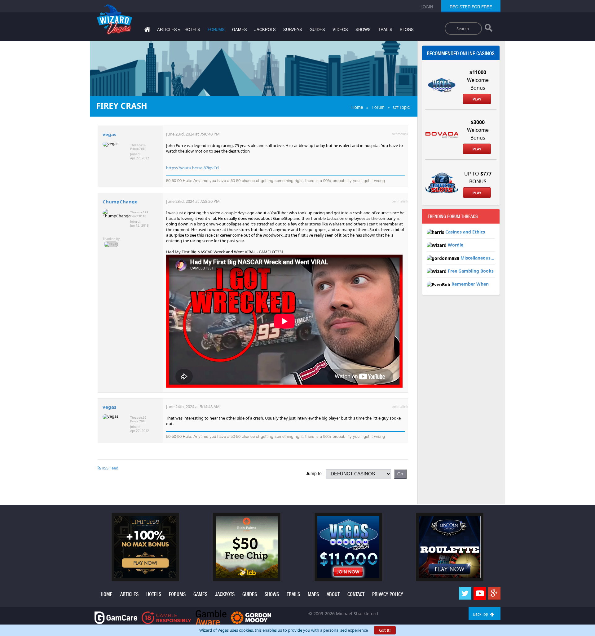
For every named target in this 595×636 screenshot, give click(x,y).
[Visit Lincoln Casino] (450, 546)
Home (357, 107)
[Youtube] (480, 593)
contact (355, 594)
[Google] (494, 593)
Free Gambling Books (471, 271)
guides (317, 29)
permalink (400, 133)
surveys (292, 29)
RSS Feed (109, 468)
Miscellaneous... (477, 258)
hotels (192, 29)
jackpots (265, 29)
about (333, 594)
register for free (471, 7)
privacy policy (387, 594)
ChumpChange (120, 201)
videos (340, 29)
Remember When (470, 284)
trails (385, 29)
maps (313, 594)
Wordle (455, 245)
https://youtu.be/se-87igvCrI (192, 168)
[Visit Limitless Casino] (145, 546)
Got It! (385, 630)
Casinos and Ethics (465, 232)
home (106, 594)
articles (129, 594)
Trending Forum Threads (453, 216)
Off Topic (401, 107)
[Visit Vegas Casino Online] (348, 546)
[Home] (146, 30)
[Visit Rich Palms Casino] (247, 546)
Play (477, 99)
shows (363, 29)
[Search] (488, 29)
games (239, 29)
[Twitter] (465, 593)
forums (216, 29)
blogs (407, 29)
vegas (109, 134)
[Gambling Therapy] (251, 617)
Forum (378, 107)
